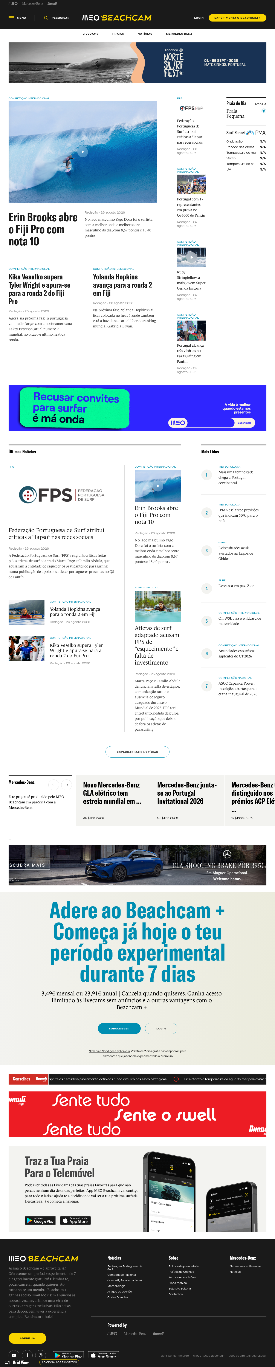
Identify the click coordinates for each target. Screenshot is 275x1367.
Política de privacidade (184, 1266)
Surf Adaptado (146, 587)
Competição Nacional (121, 1275)
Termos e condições (182, 1277)
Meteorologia (116, 1286)
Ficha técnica (178, 1283)
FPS (179, 98)
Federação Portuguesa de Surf (124, 1268)
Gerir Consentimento (175, 1356)
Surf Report (236, 132)
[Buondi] (52, 3)
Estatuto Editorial (180, 1288)
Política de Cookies (181, 1272)
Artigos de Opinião (119, 1291)
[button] (53, 785)
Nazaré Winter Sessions (245, 1266)
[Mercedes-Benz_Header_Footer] (32, 3)
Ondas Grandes (117, 1297)
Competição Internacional (29, 98)
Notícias (235, 1272)
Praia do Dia (236, 103)
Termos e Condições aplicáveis (109, 1051)
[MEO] (13, 3)
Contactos (176, 1294)
